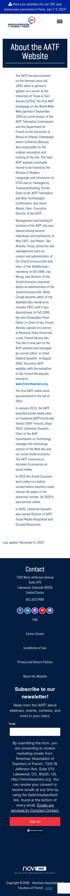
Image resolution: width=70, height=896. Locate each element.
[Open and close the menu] (52, 22)
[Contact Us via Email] (49, 610)
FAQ (35, 619)
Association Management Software (35, 873)
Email (12, 724)
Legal (48, 888)
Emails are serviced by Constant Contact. (35, 807)
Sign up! (35, 821)
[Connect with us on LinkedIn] (27, 610)
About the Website (35, 676)
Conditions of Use (35, 648)
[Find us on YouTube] (42, 610)
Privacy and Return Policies (35, 662)
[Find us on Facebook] (20, 610)
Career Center (35, 634)
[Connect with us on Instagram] (35, 610)
